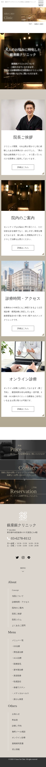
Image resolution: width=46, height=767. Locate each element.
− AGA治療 (16, 658)
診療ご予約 (17, 726)
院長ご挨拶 (17, 614)
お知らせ (16, 714)
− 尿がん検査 (17, 699)
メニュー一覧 (18, 640)
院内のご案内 (18, 608)
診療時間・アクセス (20, 602)
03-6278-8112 (21, 538)
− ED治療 (16, 646)
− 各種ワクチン (18, 687)
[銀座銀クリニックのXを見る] (17, 557)
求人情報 (16, 749)
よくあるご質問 (18, 625)
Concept (15, 590)
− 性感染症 (16, 682)
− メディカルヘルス (20, 693)
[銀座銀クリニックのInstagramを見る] (23, 557)
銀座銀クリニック (21, 525)
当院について (18, 596)
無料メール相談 (18, 732)
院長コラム (17, 620)
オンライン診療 (18, 738)
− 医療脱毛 (16, 664)
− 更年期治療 (17, 670)
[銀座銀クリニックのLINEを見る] (28, 557)
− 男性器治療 (17, 652)
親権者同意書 (18, 743)
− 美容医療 (16, 676)
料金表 (15, 720)
